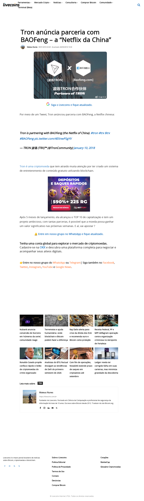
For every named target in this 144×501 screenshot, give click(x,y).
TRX (40, 383)
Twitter (24, 267)
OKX (42, 247)
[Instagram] (44, 407)
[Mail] (52, 407)
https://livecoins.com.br (47, 396)
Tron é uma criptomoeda (34, 166)
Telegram (75, 262)
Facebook (108, 262)
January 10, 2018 (84, 148)
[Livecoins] (11, 5)
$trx (107, 133)
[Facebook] (40, 407)
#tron (94, 133)
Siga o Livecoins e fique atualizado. (71, 105)
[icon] (139, 5)
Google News (63, 267)
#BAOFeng (27, 138)
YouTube (47, 267)
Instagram (35, 267)
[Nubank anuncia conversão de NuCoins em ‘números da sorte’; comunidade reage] (31, 320)
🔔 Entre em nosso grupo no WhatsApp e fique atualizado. (69, 234)
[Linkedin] (48, 407)
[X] (57, 407)
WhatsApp (59, 262)
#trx (101, 133)
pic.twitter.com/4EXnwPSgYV (53, 138)
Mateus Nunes (32, 47)
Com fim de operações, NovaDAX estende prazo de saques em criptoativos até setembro (81, 369)
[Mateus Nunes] (23, 47)
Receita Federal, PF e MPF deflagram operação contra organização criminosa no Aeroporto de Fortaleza (106, 336)
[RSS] (14, 466)
